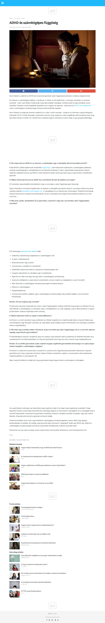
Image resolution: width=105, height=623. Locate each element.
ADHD (11, 18)
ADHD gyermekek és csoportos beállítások (35, 474)
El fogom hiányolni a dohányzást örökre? (34, 564)
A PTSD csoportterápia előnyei (31, 591)
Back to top (52, 613)
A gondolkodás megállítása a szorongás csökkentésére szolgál (41, 555)
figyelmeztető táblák (28, 251)
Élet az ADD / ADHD (19, 18)
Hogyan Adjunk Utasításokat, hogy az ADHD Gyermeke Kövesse (41, 447)
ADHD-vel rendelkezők (82, 106)
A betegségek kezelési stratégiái (31, 507)
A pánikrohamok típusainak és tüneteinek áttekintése (38, 543)
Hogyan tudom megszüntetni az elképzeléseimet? (37, 525)
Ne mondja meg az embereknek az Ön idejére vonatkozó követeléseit (43, 573)
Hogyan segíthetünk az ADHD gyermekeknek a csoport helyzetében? (43, 465)
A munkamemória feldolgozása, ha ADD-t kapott (37, 456)
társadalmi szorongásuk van (32, 191)
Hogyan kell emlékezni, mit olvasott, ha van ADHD (37, 483)
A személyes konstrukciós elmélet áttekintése (36, 582)
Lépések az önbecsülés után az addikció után (35, 534)
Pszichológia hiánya (27, 516)
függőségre (46, 168)
